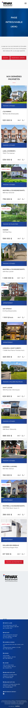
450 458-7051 (8, 658)
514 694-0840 (9, 687)
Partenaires (6, 629)
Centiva (17, 706)
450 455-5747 (9, 648)
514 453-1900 (8, 637)
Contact (5, 649)
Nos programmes (7, 631)
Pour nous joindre (18, 57)
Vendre (5, 639)
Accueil (5, 57)
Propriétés (6, 621)
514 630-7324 (8, 628)
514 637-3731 (8, 668)
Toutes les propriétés (14, 562)
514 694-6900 (9, 677)
